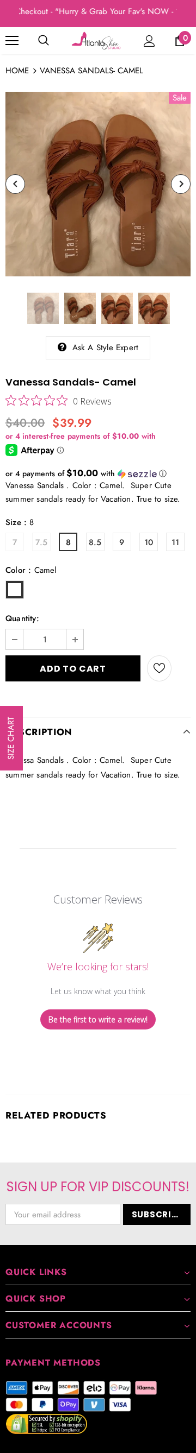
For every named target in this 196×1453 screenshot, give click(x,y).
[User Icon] (149, 41)
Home (17, 71)
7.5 (41, 542)
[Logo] (96, 40)
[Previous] (15, 184)
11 (175, 542)
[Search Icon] (43, 40)
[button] (98, 473)
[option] (98, 184)
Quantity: (22, 618)
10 (148, 542)
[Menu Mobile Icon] (12, 40)
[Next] (181, 184)
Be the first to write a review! (98, 1019)
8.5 (95, 542)
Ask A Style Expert (105, 347)
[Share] (181, 668)
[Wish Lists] (159, 668)
